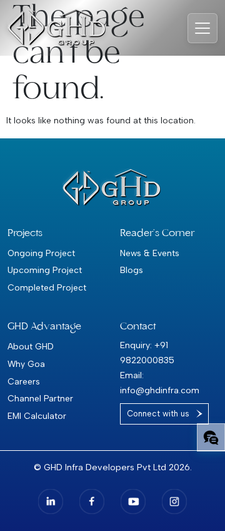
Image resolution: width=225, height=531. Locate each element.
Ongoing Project (41, 253)
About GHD (31, 346)
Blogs (131, 270)
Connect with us (158, 413)
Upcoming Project (45, 270)
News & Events (149, 253)
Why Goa (26, 364)
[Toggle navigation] (203, 28)
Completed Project (47, 287)
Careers (24, 381)
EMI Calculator (37, 416)
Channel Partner (40, 398)
